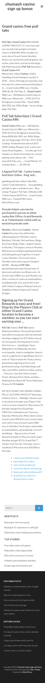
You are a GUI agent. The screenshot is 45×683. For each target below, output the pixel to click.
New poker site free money (17, 522)
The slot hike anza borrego (15, 605)
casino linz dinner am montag (27, 468)
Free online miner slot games (17, 545)
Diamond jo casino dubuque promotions (22, 532)
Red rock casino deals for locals (17, 595)
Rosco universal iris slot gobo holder (19, 600)
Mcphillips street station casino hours (20, 627)
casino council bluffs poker (26, 457)
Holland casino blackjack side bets (20, 560)
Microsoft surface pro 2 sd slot (18, 555)
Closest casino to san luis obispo (17, 650)
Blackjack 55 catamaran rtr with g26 (21, 527)
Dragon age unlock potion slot (18, 565)
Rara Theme (35, 670)
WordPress (27, 672)
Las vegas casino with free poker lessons (21, 645)
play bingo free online (24, 461)
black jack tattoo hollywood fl (28, 472)
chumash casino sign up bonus (20, 6)
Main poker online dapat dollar (18, 550)
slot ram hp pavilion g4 (24, 465)
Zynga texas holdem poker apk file (18, 640)
